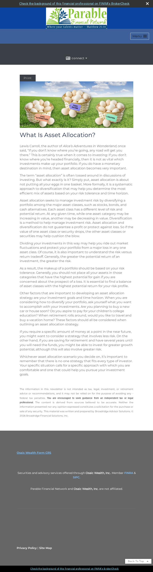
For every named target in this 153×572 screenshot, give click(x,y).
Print (28, 78)
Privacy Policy (27, 548)
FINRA (128, 473)
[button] (139, 36)
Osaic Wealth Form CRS (34, 452)
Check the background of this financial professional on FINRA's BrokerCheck (74, 4)
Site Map (45, 548)
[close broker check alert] (147, 3)
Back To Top (136, 561)
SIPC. (76, 477)
